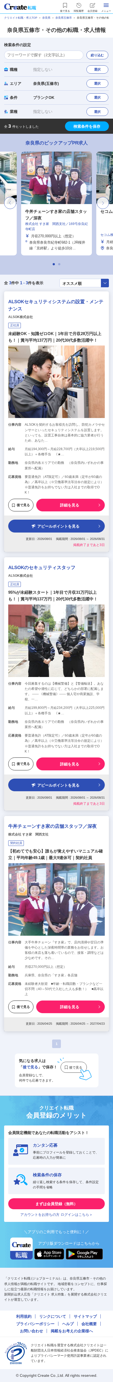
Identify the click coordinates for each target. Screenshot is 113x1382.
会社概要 (89, 1324)
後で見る (23, 505)
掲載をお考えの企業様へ (72, 1331)
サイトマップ (85, 1316)
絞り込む (97, 55)
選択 (97, 69)
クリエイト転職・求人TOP (20, 17)
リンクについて (52, 1316)
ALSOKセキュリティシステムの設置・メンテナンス (55, 305)
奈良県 (46, 17)
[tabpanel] (56, 203)
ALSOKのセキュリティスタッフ (41, 567)
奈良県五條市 (63, 17)
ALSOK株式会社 (20, 317)
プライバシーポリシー (35, 1324)
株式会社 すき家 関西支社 (28, 834)
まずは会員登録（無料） (56, 1204)
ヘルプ (68, 1324)
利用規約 (24, 1316)
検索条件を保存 (87, 126)
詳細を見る (69, 505)
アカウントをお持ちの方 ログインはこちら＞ (56, 1215)
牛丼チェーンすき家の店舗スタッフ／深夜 (52, 826)
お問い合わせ (31, 1331)
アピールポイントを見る (58, 526)
